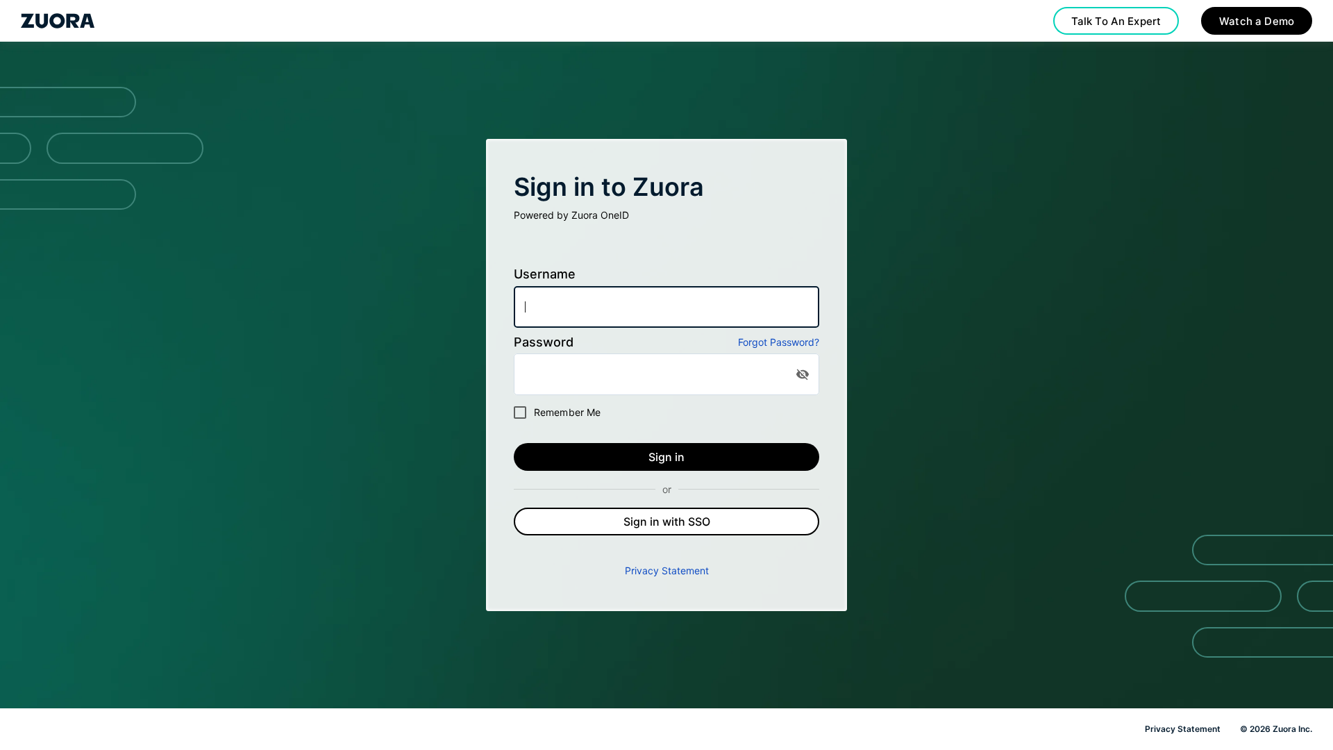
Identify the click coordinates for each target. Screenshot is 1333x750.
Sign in (666, 457)
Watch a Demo (1256, 21)
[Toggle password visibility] (802, 374)
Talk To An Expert (1116, 21)
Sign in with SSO (666, 521)
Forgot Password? (778, 342)
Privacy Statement (667, 570)
